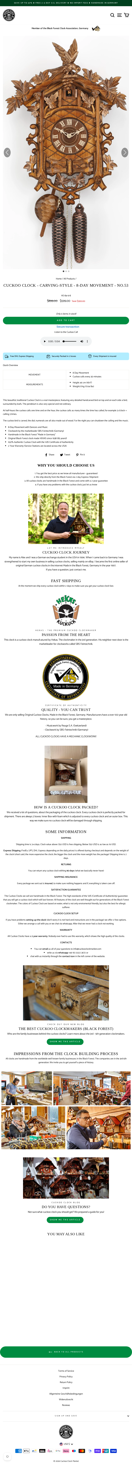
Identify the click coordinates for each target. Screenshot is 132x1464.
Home (59, 279)
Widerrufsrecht (66, 1399)
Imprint (66, 1388)
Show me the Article (65, 1219)
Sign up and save (66, 1415)
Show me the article (65, 1041)
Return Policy (66, 1382)
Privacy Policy (66, 1377)
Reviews (66, 1405)
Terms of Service (66, 1371)
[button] (124, 152)
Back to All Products (68, 1351)
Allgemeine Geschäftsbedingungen (66, 1394)
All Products (69, 279)
